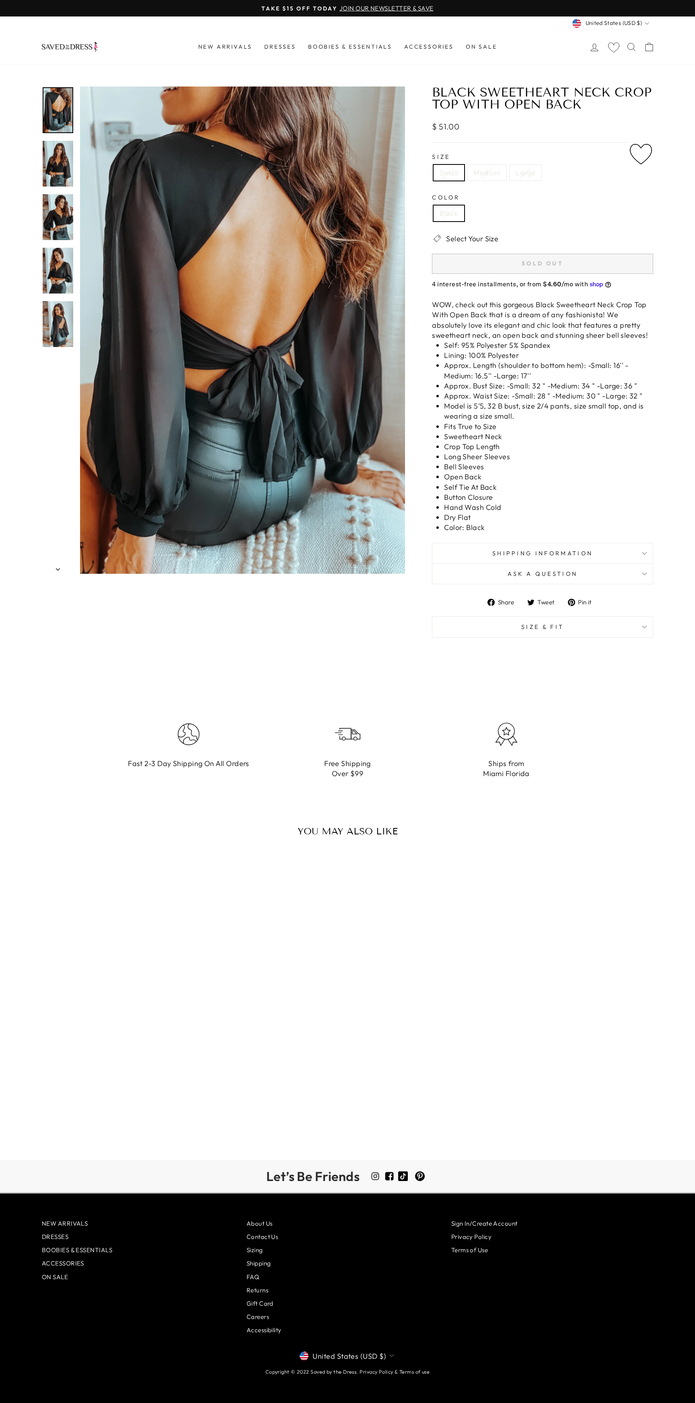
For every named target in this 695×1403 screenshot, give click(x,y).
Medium (486, 172)
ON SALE (481, 46)
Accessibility (264, 1330)
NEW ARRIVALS (225, 46)
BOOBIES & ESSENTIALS (350, 46)
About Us (260, 1223)
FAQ (253, 1277)
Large (525, 172)
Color (446, 197)
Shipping (259, 1263)
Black (449, 213)
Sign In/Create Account (484, 1223)
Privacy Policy (471, 1237)
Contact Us (262, 1237)
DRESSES (280, 46)
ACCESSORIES (429, 46)
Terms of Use (469, 1250)
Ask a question (543, 573)
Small (449, 172)
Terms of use (414, 1371)
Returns (257, 1290)
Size (441, 156)
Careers (258, 1317)
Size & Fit (542, 627)
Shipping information (542, 553)
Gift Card (260, 1303)
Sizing (255, 1250)
